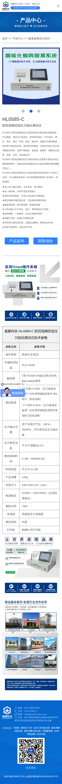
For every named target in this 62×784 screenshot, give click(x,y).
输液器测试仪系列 (39, 38)
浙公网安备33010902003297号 (43, 776)
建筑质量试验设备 (32, 731)
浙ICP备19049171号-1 (15, 776)
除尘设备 (41, 734)
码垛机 (17, 728)
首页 (5, 38)
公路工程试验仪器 (41, 728)
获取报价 (45, 241)
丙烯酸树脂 (47, 731)
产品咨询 (16, 241)
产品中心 (17, 38)
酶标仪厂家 (26, 728)
